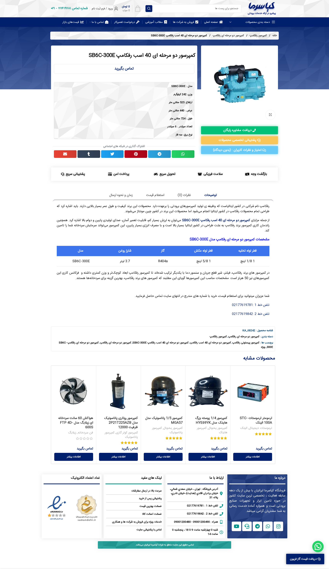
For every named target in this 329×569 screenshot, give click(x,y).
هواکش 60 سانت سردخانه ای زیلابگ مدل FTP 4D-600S (75, 423)
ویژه (263, 347)
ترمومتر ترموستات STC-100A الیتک (256, 420)
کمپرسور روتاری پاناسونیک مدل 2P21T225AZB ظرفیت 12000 (121, 423)
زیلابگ (72, 432)
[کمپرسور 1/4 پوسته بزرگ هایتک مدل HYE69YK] (207, 392)
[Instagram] (278, 526)
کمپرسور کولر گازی (127, 432)
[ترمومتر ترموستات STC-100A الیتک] (252, 392)
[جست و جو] (148, 8)
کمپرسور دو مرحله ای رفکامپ (228, 35)
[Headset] (247, 526)
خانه (274, 35)
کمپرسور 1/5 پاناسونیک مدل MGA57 (164, 420)
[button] (183, 154)
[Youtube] (236, 526)
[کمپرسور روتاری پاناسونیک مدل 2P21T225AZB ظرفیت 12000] (118, 392)
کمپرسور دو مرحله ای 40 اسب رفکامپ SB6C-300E (216, 220)
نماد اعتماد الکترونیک (85, 478)
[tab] (210, 195)
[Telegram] (257, 526)
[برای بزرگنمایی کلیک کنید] (270, 115)
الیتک (243, 428)
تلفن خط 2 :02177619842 (250, 314)
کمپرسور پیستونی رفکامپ (245, 342)
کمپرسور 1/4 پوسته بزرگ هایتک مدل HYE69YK (211, 420)
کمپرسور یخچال (217, 428)
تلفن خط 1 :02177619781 (250, 305)
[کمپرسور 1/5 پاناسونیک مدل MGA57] (163, 392)
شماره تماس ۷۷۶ (73, 8)
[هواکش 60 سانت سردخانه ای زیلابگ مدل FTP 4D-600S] (73, 392)
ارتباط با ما (216, 478)
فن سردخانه (85, 432)
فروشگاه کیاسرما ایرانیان (269, 490)
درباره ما (280, 478)
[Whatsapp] (268, 526)
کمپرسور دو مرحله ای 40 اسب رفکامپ (210, 342)
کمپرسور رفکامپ (258, 35)
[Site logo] (261, 8)
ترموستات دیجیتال (260, 428)
